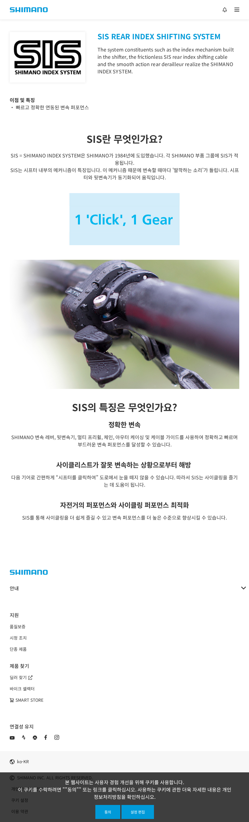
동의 (107, 811)
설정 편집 (138, 811)
